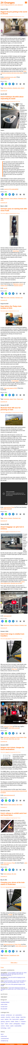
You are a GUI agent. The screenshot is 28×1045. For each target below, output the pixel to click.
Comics (13, 1017)
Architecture (9, 1015)
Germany (17, 297)
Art (5, 817)
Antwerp (12, 625)
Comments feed (5, 1038)
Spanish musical (18, 285)
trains (20, 804)
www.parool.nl (7, 616)
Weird (9, 638)
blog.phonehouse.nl (9, 944)
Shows (7, 1025)
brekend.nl (6, 726)
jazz (16, 738)
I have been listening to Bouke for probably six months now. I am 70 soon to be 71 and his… (14, 989)
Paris (14, 399)
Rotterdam (20, 198)
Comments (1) (4, 807)
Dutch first (11, 16)
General (7, 101)
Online (10, 1023)
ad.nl (15, 77)
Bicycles (7, 16)
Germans (12, 297)
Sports (11, 1025)
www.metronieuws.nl (9, 795)
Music (10, 412)
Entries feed (4, 1036)
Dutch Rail (11, 738)
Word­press (12, 1044)
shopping (15, 88)
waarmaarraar (7, 507)
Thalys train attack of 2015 (10, 388)
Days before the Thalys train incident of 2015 (11, 307)
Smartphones (12, 955)
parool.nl (6, 189)
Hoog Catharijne (8, 88)
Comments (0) (4, 90)
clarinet (5, 518)
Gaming (3, 1021)
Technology (12, 887)
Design (17, 1017)
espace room (4, 285)
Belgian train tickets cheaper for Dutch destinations (12, 748)
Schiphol (21, 625)
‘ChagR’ (10, 914)
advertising (6, 625)
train (19, 88)
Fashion (6, 1019)
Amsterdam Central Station (17, 737)
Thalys (18, 399)
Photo (12, 507)
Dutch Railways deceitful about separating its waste (12, 97)
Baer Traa (14, 669)
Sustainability (18, 1025)
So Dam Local (4, 1006)
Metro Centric (4, 1004)
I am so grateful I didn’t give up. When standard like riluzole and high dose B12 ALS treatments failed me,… (14, 974)
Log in (2, 1034)
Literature (23, 1021)
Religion (23, 1023)
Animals (3, 1015)
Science (3, 1025)
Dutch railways (13, 198)
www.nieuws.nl (7, 863)
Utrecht (22, 88)
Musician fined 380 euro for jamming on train (11, 409)
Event (2, 1019)
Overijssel (15, 518)
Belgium (17, 625)
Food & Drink (15, 1019)
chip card (5, 738)
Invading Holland (5, 1002)
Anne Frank (16, 251)
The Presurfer (4, 1008)
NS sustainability (13, 189)
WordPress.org (4, 1040)
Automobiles (18, 1015)
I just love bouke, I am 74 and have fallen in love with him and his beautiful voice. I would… (13, 981)
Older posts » (14, 962)
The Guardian (15, 380)
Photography (17, 1023)
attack (11, 399)
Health (12, 1021)
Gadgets (22, 1019)
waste (2, 200)
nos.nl (5, 288)
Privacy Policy (20, 1044)
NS (12, 873)
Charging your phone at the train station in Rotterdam (13, 883)
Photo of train (17, 944)
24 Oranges (8, 2)
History (6, 213)
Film (6, 310)
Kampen (10, 518)
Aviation (7, 531)
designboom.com (8, 77)
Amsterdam (6, 198)
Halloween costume (18, 284)
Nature (6, 1023)
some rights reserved (6, 508)
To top (2, 967)
